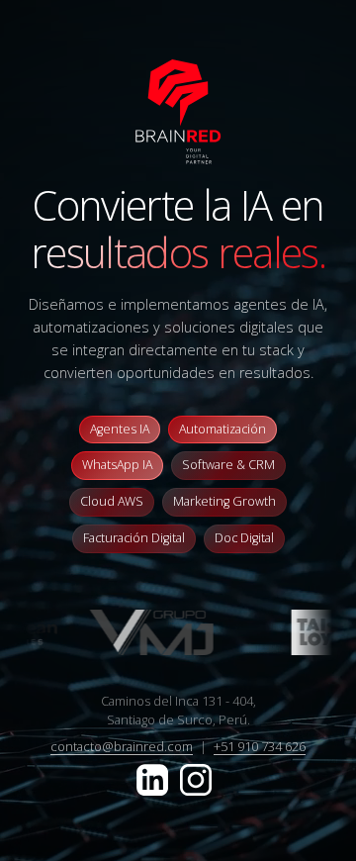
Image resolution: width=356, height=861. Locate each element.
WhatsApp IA (117, 464)
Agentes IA (119, 429)
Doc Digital (244, 537)
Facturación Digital (134, 537)
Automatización (222, 429)
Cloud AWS (111, 501)
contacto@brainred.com (121, 746)
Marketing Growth (224, 501)
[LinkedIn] (154, 778)
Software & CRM (228, 464)
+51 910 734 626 (260, 746)
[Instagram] (196, 778)
